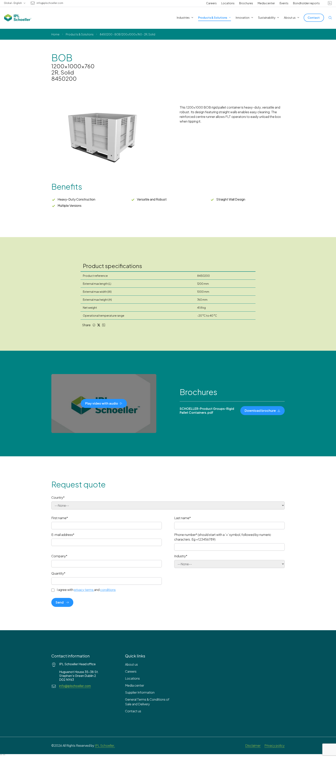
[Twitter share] (98, 325)
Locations (227, 3)
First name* (59, 518)
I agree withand (86, 590)
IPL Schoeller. (105, 745)
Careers (211, 3)
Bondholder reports (306, 3)
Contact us (133, 711)
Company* (59, 556)
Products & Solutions (80, 34)
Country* (58, 497)
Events (284, 3)
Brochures (246, 3)
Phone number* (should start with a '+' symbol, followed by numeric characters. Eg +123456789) (222, 537)
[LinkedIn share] (103, 325)
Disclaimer (253, 745)
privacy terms (84, 590)
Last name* (182, 518)
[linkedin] (329, 3)
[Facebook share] (94, 325)
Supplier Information (140, 692)
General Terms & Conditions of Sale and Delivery (147, 701)
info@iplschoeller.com (50, 3)
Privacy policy (274, 745)
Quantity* (58, 573)
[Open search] (330, 17)
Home (55, 34)
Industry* (180, 556)
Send (60, 602)
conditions (108, 590)
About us (131, 664)
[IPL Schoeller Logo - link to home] (18, 17)
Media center (266, 3)
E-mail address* (62, 535)
